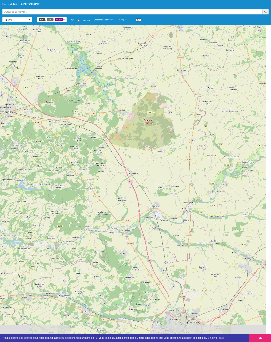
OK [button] (260, 338)
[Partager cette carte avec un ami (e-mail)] (138, 20)
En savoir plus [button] (216, 337)
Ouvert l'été (85, 20)
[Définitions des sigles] (72, 20)
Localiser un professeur (104, 19)
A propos (123, 19)
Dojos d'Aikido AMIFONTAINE (21, 4)
